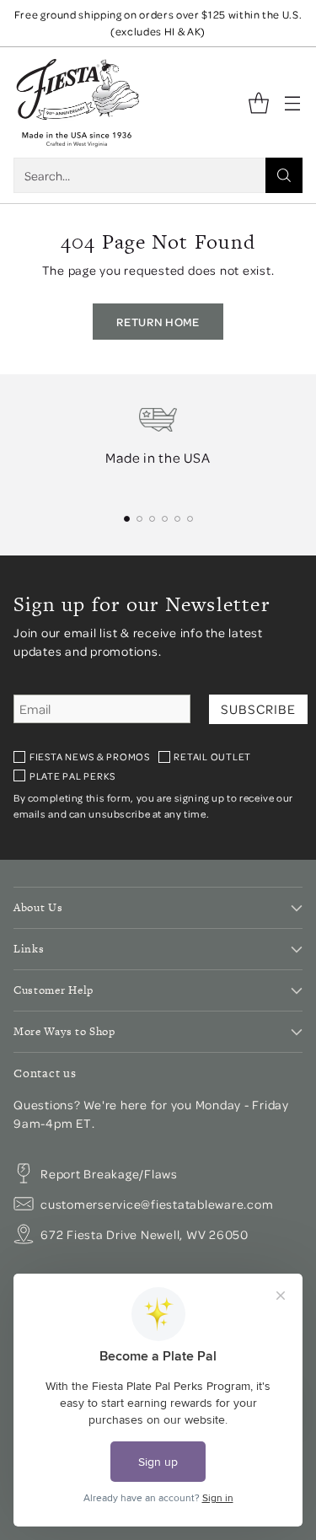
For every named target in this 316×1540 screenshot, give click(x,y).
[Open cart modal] (258, 102)
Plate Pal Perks (72, 776)
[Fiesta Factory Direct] (76, 102)
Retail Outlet (212, 756)
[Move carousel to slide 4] (165, 519)
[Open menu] (292, 102)
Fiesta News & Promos (89, 756)
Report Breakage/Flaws (109, 1173)
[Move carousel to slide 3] (152, 519)
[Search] (284, 175)
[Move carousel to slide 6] (190, 519)
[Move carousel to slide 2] (139, 519)
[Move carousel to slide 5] (177, 519)
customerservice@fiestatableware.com (156, 1203)
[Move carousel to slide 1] (127, 519)
